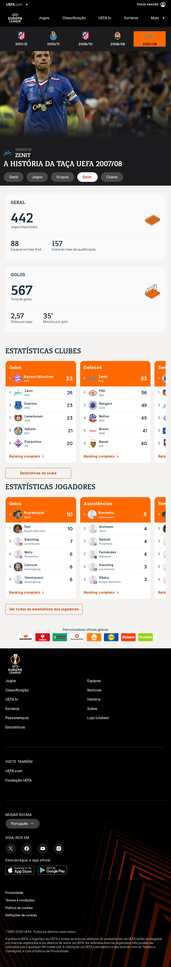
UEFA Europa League (15, 17)
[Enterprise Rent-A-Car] (60, 637)
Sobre (92, 709)
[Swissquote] (77, 637)
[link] (44, 18)
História (93, 699)
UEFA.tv (11, 699)
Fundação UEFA (18, 780)
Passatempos (17, 718)
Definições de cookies (21, 915)
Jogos (10, 681)
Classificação (17, 690)
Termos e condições (20, 900)
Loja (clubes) (98, 718)
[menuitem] (45, 18)
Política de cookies (19, 908)
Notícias (94, 690)
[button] (156, 18)
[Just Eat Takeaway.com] (94, 637)
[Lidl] (111, 637)
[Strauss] (42, 637)
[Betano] (128, 637)
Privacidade (14, 892)
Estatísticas (15, 727)
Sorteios (12, 709)
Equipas (94, 681)
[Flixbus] (145, 637)
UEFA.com (13, 771)
